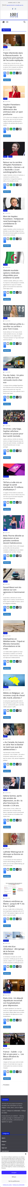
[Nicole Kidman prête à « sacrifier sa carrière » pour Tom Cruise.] (14, 311)
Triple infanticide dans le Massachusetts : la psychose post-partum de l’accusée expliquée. (13, 56)
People (5, 98)
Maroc (5, 895)
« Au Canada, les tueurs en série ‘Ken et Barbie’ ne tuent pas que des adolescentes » (13, 746)
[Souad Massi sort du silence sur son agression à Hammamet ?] (14, 574)
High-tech (6, 476)
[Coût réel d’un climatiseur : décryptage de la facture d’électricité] (14, 936)
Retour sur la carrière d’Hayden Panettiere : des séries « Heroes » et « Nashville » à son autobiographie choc (13, 167)
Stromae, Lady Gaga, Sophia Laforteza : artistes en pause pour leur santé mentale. (13, 432)
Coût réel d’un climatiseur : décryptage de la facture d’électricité (13, 950)
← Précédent (5, 1085)
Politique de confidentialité (18, 1184)
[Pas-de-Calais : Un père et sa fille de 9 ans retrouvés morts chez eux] (14, 362)
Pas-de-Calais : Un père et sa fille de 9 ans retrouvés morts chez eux (13, 379)
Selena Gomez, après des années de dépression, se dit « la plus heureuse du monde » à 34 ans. (12, 800)
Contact (4, 1110)
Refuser (14, 1177)
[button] (25, 1154)
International (7, 992)
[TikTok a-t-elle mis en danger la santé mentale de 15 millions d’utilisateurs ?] (14, 469)
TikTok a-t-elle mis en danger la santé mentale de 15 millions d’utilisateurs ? (13, 486)
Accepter (14, 1172)
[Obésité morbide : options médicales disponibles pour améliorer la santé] (14, 258)
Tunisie (5, 633)
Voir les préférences (14, 1181)
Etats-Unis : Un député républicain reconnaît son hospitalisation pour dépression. (13, 1002)
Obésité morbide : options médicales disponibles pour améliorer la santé (11, 274)
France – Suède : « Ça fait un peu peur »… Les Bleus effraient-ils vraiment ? (13, 1055)
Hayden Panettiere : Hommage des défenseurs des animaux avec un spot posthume (13, 109)
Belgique (6, 687)
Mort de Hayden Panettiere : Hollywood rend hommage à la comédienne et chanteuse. (13, 221)
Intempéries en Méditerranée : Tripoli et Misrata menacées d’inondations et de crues (14, 644)
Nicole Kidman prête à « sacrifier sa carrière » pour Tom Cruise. (13, 326)
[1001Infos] (3, 22)
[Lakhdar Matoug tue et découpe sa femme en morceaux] (14, 839)
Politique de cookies (7, 1184)
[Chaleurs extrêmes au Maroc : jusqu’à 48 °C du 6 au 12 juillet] (14, 888)
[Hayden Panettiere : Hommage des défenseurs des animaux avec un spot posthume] (14, 92)
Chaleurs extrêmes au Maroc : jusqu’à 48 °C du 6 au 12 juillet (13, 903)
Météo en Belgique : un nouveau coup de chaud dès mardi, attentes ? (14, 695)
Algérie (5, 264)
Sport (5, 1045)
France (5, 47)
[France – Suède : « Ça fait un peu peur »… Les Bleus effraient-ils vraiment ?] (14, 1039)
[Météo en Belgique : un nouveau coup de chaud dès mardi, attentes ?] (14, 680)
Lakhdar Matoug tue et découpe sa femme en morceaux (13, 854)
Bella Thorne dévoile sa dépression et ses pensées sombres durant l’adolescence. (13, 539)
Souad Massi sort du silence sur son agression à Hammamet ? (14, 591)
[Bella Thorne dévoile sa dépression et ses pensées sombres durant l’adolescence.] (14, 522)
